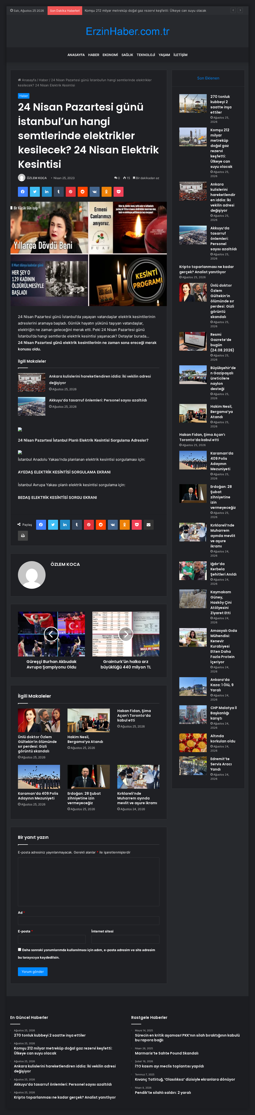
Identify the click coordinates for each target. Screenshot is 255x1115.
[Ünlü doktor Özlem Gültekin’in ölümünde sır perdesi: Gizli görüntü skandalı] (39, 720)
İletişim (181, 55)
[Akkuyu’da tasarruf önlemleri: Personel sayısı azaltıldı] (31, 406)
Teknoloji (146, 55)
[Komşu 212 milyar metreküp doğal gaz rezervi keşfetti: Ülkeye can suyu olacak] (193, 137)
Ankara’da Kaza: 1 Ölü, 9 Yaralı (222, 685)
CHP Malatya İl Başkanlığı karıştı (223, 713)
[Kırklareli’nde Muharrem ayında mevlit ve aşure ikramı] (138, 777)
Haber (93, 55)
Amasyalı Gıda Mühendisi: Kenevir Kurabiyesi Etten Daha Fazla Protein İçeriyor (223, 646)
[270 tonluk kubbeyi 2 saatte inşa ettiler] (193, 103)
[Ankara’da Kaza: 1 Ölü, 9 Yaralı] (193, 686)
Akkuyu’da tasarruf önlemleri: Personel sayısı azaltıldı (98, 400)
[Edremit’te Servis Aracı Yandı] (193, 765)
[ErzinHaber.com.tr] (127, 31)
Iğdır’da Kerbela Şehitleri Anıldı (223, 569)
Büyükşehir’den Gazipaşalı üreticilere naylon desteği (223, 378)
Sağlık (127, 55)
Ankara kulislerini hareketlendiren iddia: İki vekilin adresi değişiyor (135, 10)
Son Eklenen (208, 78)
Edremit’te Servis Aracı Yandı (221, 764)
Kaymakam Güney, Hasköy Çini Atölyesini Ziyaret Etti (221, 602)
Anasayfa (76, 55)
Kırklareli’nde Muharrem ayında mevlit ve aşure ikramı (137, 798)
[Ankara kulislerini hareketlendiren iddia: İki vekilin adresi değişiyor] (31, 382)
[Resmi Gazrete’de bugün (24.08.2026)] (193, 341)
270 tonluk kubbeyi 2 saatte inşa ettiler (221, 104)
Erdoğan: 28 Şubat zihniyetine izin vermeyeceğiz (84, 798)
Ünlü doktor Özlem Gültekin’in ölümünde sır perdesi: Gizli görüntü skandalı (37, 744)
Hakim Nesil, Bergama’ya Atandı (85, 739)
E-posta (25, 931)
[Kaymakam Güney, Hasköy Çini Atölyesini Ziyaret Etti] (193, 599)
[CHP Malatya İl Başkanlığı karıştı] (193, 714)
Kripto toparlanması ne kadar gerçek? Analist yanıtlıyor (206, 269)
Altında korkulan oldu (222, 738)
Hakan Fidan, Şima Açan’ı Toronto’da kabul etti (134, 715)
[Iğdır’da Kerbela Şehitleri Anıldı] (193, 570)
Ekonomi (110, 55)
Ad (21, 913)
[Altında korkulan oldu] (193, 742)
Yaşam (164, 55)
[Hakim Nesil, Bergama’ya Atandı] (88, 720)
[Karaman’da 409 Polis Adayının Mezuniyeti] (39, 777)
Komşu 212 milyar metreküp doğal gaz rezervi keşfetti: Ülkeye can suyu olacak (221, 148)
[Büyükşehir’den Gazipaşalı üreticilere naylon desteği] (193, 374)
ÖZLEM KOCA (37, 178)
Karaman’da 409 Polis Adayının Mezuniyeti (38, 796)
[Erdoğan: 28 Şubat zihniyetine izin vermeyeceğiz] (88, 777)
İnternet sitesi (102, 931)
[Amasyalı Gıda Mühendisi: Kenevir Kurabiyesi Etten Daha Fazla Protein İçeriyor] (193, 637)
